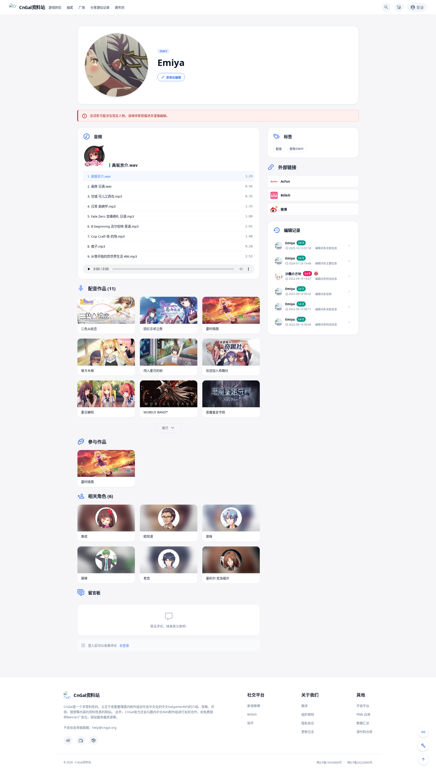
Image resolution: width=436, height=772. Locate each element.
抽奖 (70, 7)
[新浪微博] (68, 740)
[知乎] (93, 740)
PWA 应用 (363, 714)
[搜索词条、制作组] (386, 7)
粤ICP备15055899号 (329, 762)
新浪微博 (253, 706)
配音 (279, 149)
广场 (82, 7)
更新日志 (307, 731)
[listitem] (313, 245)
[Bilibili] (80, 740)
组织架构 (307, 714)
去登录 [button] (124, 645)
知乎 (250, 723)
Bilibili (252, 714)
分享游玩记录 (99, 7)
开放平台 (363, 706)
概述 (304, 706)
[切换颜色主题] (399, 7)
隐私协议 (307, 723)
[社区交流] (423, 732)
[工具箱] (423, 745)
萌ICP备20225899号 (359, 762)
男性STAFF (297, 149)
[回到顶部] (423, 759)
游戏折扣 (55, 7)
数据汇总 (363, 723)
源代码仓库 (364, 731)
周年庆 (119, 7)
